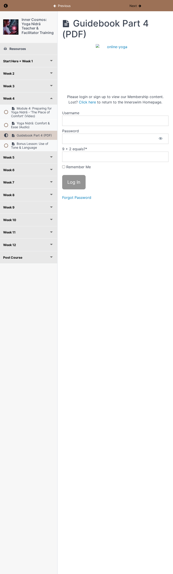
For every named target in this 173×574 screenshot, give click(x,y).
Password (70, 131)
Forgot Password (76, 197)
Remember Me (78, 167)
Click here (87, 102)
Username (70, 113)
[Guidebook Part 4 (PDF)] (10, 27)
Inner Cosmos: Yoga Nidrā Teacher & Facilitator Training (38, 26)
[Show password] (160, 139)
